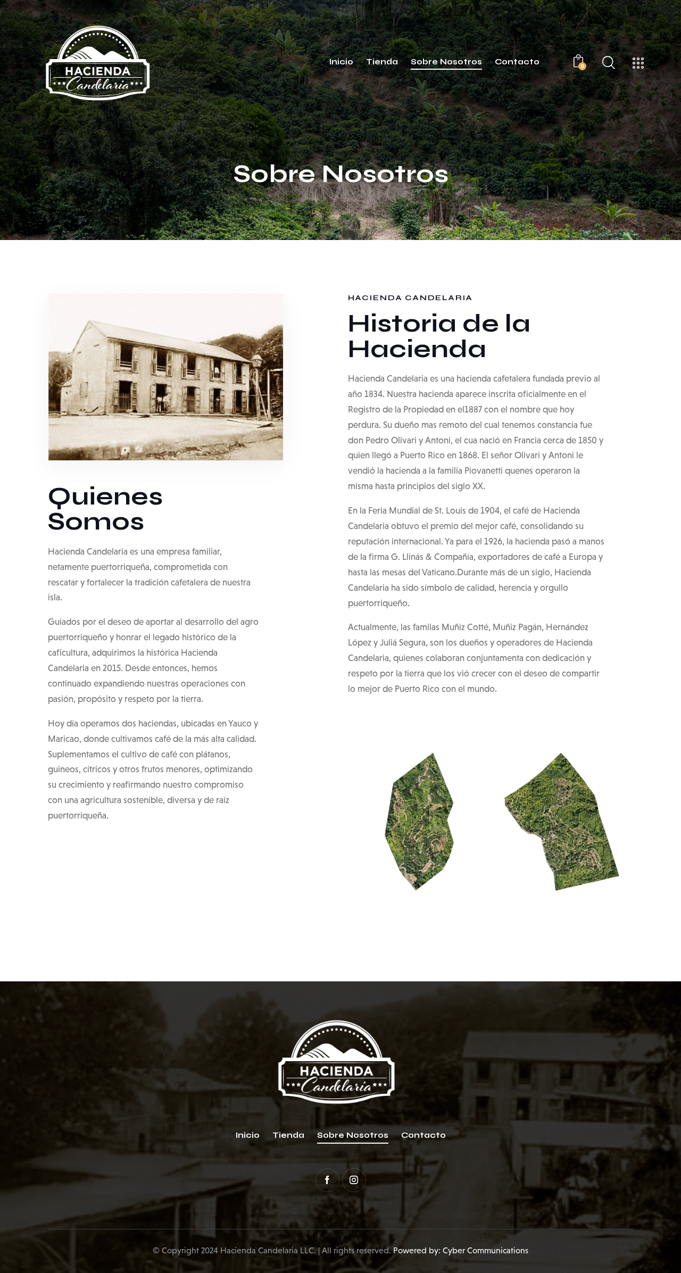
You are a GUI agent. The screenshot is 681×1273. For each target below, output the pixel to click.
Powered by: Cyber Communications (460, 1250)
